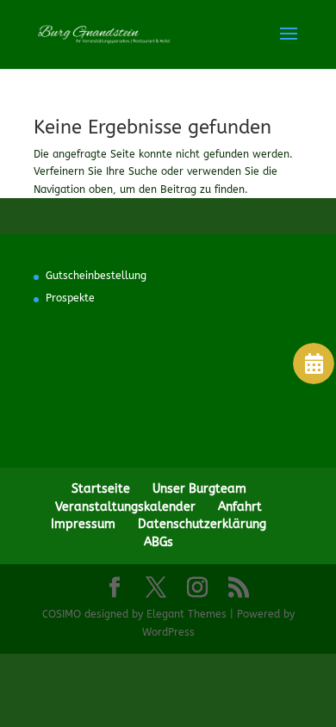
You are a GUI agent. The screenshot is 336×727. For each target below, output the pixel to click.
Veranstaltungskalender (125, 507)
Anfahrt (240, 507)
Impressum (83, 524)
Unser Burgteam (199, 489)
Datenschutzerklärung (202, 524)
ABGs (158, 542)
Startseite (101, 489)
